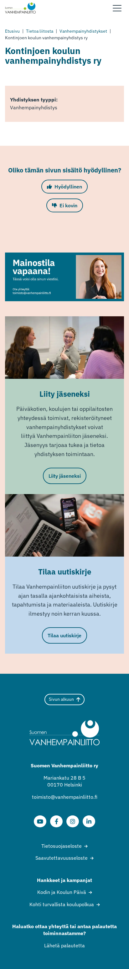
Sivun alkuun (61, 699)
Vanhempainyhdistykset (83, 31)
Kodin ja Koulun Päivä (61, 892)
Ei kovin (68, 205)
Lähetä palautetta (64, 945)
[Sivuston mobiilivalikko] (117, 8)
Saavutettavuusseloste (61, 858)
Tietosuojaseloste (61, 846)
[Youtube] (40, 821)
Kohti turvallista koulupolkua (61, 904)
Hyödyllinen (68, 186)
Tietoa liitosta (39, 31)
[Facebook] (56, 821)
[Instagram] (72, 821)
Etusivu (12, 31)
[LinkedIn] (89, 821)
